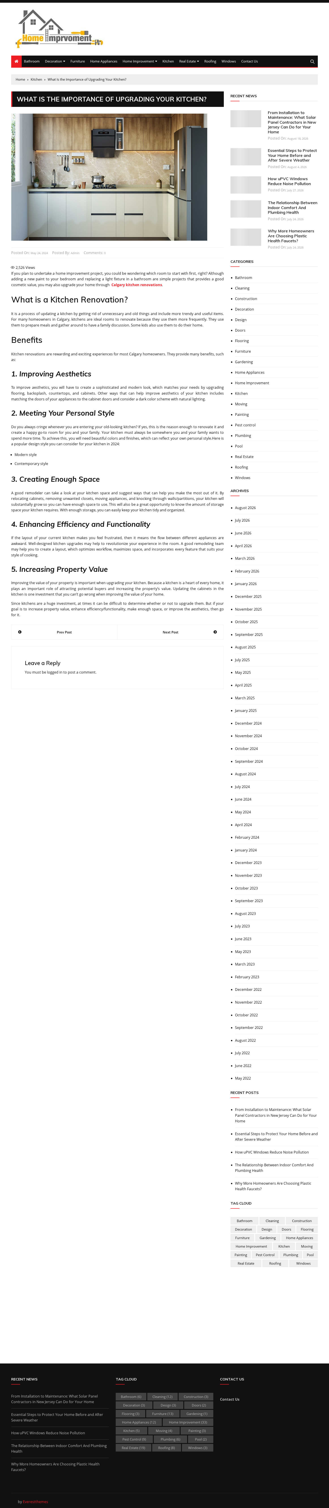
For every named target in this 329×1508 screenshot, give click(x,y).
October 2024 (246, 748)
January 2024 (246, 850)
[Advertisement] (268, 1308)
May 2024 (243, 812)
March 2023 (245, 964)
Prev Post (64, 632)
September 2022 (249, 1027)
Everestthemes (35, 1501)
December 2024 (248, 723)
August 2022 (245, 1040)
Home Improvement (138, 61)
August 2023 (245, 913)
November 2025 (248, 609)
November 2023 (248, 875)
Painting (242, 414)
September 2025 (249, 634)
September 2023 (249, 900)
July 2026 (242, 520)
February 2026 (247, 571)
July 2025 (242, 659)
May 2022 (243, 1078)
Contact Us (249, 61)
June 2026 (243, 533)
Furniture (77, 61)
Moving (241, 404)
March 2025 (245, 698)
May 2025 (243, 672)
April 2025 (243, 685)
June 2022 (243, 1065)
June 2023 (243, 938)
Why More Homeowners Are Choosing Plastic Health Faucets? (291, 235)
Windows (229, 61)
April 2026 (243, 545)
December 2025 (248, 596)
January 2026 (246, 583)
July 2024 (242, 786)
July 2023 (242, 926)
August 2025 (245, 647)
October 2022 (246, 1015)
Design (241, 320)
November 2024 (248, 735)
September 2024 (249, 761)
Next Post (170, 632)
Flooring (242, 341)
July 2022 (242, 1052)
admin (75, 253)
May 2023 (243, 951)
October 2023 (246, 888)
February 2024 (247, 837)
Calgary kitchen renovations (136, 284)
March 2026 (245, 558)
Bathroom (32, 61)
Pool (239, 446)
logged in (54, 672)
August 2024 (245, 773)
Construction (246, 298)
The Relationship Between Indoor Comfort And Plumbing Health (292, 207)
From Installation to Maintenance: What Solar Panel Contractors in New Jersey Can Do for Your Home (292, 122)
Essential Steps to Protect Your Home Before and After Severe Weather (292, 155)
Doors (240, 330)
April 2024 (243, 824)
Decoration (53, 61)
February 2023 (247, 976)
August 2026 (245, 507)
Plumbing (243, 435)
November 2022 (248, 1002)
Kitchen (168, 61)
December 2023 (248, 862)
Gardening (244, 362)
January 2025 (246, 710)
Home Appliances (103, 61)
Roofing (210, 61)
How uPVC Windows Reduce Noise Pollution (289, 181)
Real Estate (187, 61)
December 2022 (248, 989)
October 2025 (246, 621)
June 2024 (243, 799)
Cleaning (242, 288)
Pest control (245, 425)
